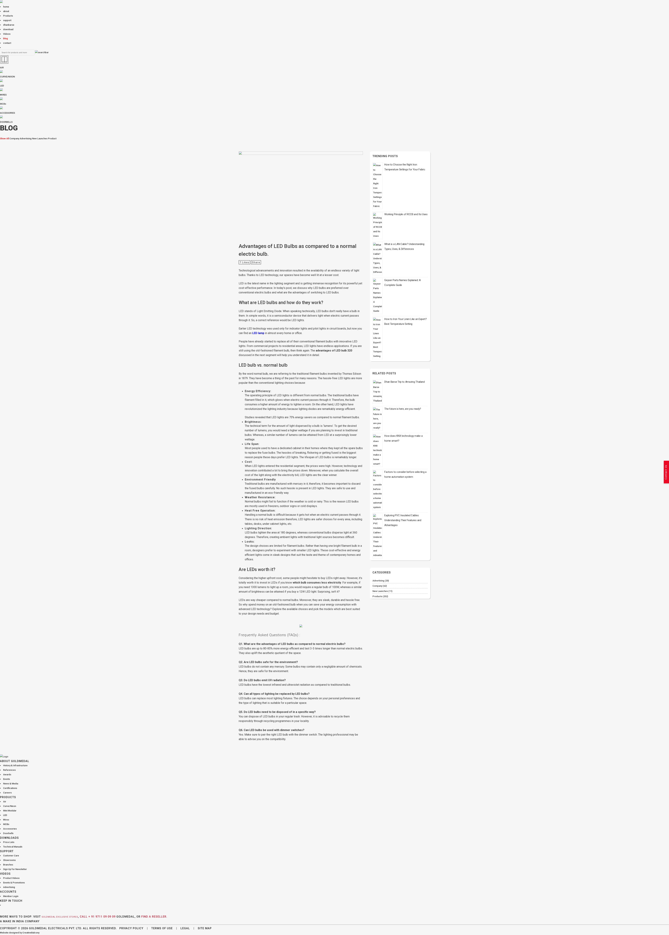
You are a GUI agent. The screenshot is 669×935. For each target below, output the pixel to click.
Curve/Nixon (9, 806)
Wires (6, 819)
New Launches (39, 138)
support (7, 20)
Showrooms (9, 860)
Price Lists (8, 842)
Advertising (26, 138)
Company (14, 138)
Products (8, 15)
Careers (7, 792)
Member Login (10, 896)
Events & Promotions (14, 882)
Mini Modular (9, 810)
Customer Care (11, 855)
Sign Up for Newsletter (15, 869)
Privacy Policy (131, 928)
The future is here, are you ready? (402, 408)
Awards (7, 774)
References (9, 770)
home (6, 6)
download (8, 29)
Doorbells (8, 833)
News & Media (10, 783)
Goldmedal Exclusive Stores (60, 917)
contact (7, 43)
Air (4, 801)
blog (5, 38)
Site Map (205, 928)
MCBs (6, 824)
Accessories (10, 828)
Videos (6, 34)
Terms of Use (162, 928)
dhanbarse (8, 25)
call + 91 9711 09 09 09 (98, 916)
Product (52, 138)
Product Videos (11, 878)
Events (6, 779)
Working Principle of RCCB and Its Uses (406, 214)
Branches (8, 864)
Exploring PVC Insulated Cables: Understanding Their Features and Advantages (402, 520)
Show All (4, 138)
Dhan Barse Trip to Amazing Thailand (404, 381)
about (6, 11)
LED (5, 815)
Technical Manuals (12, 846)
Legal (185, 928)
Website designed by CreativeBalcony (19, 932)
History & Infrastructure (15, 765)
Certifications (10, 788)
